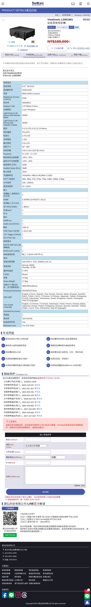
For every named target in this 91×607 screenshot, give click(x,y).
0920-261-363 (28, 389)
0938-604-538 (28, 395)
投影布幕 (5, 577)
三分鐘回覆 (59, 48)
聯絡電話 (10, 457)
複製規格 (86, 19)
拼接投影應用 (7, 583)
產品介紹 (12, 55)
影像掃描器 (47, 570)
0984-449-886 (28, 406)
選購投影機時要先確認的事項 (63, 345)
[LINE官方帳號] (11, 597)
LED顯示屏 (18, 580)
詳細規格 (34, 55)
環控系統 (32, 580)
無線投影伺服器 (8, 580)
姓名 (8, 440)
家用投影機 (6, 570)
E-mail (8, 463)
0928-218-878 (28, 385)
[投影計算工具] (80, 6)
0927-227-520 (30, 416)
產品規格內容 (21, 63)
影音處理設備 (48, 573)
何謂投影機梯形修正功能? (16, 359)
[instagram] (18, 597)
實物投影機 (18, 570)
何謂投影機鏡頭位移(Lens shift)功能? (66, 365)
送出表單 (45, 492)
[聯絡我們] (73, 6)
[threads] (24, 597)
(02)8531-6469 (83, 48)
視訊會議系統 (34, 570)
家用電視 (17, 577)
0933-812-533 (28, 402)
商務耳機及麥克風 (35, 577)
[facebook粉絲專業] (5, 597)
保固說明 (24, 50)
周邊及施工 (47, 577)
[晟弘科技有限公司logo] (38, 5)
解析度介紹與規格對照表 (16, 345)
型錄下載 (80, 55)
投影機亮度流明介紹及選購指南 (64, 339)
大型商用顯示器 (20, 573)
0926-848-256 (28, 392)
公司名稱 (10, 452)
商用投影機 (6, 573)
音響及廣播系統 (34, 583)
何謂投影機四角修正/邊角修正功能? (21, 365)
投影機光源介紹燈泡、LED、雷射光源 (67, 352)
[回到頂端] (87, 602)
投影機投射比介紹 (13, 352)
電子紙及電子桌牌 (21, 583)
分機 (53, 457)
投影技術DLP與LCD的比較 (17, 339)
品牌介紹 (57, 55)
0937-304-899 (30, 409)
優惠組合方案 (48, 580)
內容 (8, 476)
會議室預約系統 (34, 573)
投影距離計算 (32, 46)
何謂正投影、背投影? (60, 359)
